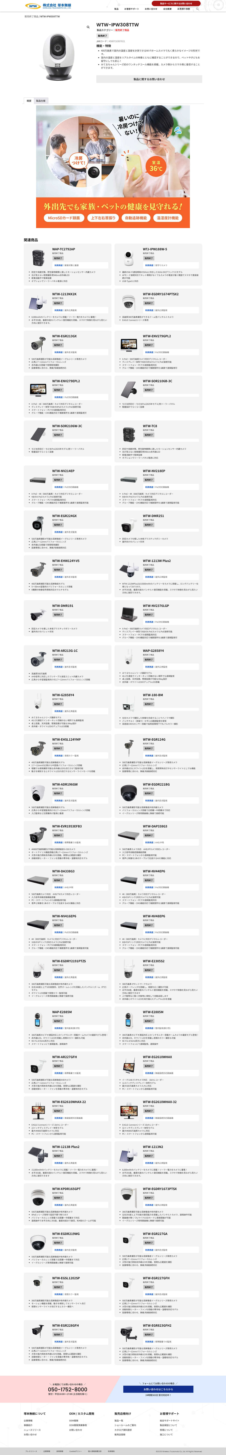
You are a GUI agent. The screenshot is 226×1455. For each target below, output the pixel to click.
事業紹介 (28, 1425)
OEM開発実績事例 (78, 1425)
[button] (197, 8)
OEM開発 (73, 1420)
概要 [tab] (29, 100)
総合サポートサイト (169, 1420)
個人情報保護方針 (95, 1451)
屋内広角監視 (71, 1204)
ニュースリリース (32, 1429)
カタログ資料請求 (123, 1429)
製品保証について (168, 1425)
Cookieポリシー (75, 1451)
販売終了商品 (31, 16)
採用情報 (59, 1451)
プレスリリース (31, 1451)
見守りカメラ (161, 265)
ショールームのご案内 (125, 1425)
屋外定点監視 (71, 352)
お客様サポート (131, 8)
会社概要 (167, 8)
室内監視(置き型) (72, 1028)
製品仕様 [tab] (40, 100)
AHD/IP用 (159, 842)
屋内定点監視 (161, 800)
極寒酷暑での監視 (73, 842)
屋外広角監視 (71, 310)
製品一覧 (119, 1420)
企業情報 (28, 1420)
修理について (166, 1429)
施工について (166, 1434)
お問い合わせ (151, 8)
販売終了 (102, 35)
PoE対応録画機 (162, 352)
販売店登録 (120, 1434)
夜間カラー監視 (72, 755)
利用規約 (111, 1451)
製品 (116, 8)
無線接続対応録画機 (164, 1073)
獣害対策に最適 (72, 265)
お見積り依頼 (183, 8)
